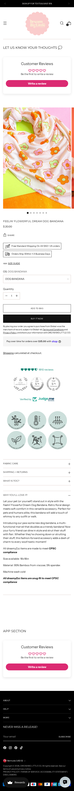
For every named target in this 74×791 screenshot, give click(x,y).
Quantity (8, 289)
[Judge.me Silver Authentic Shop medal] (20, 384)
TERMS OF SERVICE (30, 772)
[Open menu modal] (4, 23)
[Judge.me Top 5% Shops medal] (37, 384)
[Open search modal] (61, 23)
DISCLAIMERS (10, 775)
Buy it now (37, 318)
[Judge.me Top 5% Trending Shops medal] (53, 384)
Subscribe (65, 737)
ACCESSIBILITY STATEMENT (53, 772)
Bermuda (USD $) (15, 761)
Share (11, 235)
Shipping (8, 353)
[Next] (69, 3)
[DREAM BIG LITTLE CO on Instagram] (11, 748)
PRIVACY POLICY (11, 772)
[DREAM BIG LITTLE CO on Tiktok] (22, 748)
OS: (15, 271)
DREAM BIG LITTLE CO (30, 766)
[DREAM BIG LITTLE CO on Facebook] (5, 748)
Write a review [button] (37, 83)
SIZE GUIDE (14, 263)
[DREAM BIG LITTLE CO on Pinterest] (16, 748)
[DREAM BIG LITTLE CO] (37, 23)
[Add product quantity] (17, 295)
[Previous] (5, 3)
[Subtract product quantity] (6, 295)
